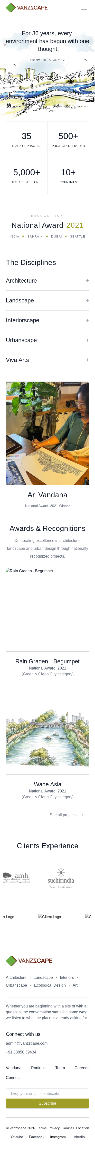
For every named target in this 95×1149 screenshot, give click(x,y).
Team (60, 1068)
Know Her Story (47, 433)
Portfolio (38, 1068)
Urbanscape (16, 985)
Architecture (16, 977)
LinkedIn (78, 1137)
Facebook (36, 1137)
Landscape (43, 977)
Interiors (67, 977)
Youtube (16, 1137)
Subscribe (47, 1103)
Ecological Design (50, 985)
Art (75, 985)
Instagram (58, 1137)
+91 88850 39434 (21, 1052)
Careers (81, 1068)
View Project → (47, 609)
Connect (13, 1078)
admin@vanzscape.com (27, 1043)
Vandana (13, 1068)
